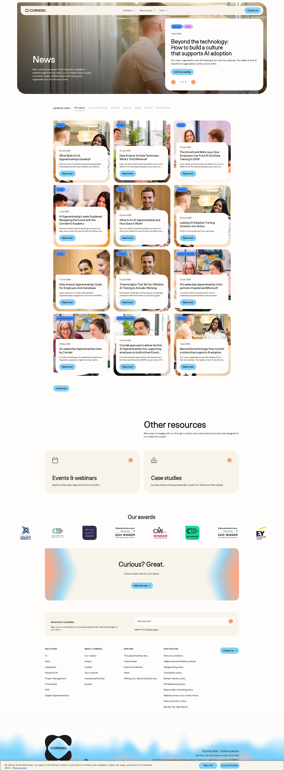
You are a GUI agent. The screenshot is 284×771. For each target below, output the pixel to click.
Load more (61, 388)
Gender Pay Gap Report (176, 706)
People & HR (51, 672)
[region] (142, 766)
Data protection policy (175, 701)
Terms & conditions (173, 655)
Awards (127, 107)
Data (47, 661)
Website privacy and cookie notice (181, 695)
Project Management (55, 678)
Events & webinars (133, 667)
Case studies (130, 661)
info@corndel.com (229, 751)
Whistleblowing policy (174, 684)
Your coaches (91, 672)
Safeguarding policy (173, 667)
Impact (88, 661)
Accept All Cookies (229, 765)
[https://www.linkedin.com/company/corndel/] (86, 760)
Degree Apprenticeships (57, 695)
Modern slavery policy (174, 678)
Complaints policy (173, 672)
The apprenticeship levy (136, 655)
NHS (47, 689)
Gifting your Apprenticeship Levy (140, 678)
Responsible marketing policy (178, 689)
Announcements (97, 107)
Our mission (90, 655)
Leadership (50, 667)
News (127, 672)
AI (46, 655)
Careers (88, 667)
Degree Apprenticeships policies (180, 661)
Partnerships (163, 107)
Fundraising (51, 684)
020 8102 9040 (210, 751)
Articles (115, 107)
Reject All (208, 765)
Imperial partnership (94, 678)
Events (148, 107)
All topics (79, 107)
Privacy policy (20, 768)
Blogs (138, 107)
